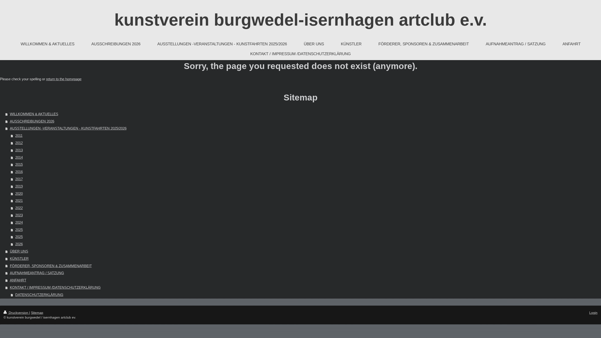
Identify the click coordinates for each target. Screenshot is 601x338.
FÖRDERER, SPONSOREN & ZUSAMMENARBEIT (51, 266)
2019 (19, 186)
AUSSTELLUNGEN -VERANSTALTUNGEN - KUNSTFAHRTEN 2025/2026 (68, 128)
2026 (19, 244)
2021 (19, 201)
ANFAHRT (18, 280)
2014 (19, 157)
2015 (19, 164)
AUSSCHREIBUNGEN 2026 (32, 121)
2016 (19, 172)
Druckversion (18, 313)
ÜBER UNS (19, 251)
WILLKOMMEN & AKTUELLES (34, 114)
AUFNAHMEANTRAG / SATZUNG (37, 273)
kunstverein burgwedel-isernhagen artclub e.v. (300, 19)
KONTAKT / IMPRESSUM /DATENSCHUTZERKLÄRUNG (55, 287)
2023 (19, 215)
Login (593, 313)
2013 (19, 150)
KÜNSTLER (19, 259)
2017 (19, 179)
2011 (19, 136)
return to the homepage (63, 79)
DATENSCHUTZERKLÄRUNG (39, 295)
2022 (19, 208)
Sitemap (37, 313)
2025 (19, 230)
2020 (19, 194)
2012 (19, 143)
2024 (19, 222)
